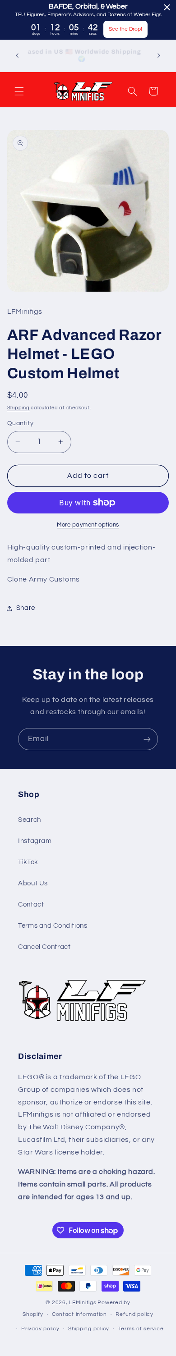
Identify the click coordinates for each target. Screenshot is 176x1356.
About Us (33, 883)
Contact (31, 904)
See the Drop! (125, 29)
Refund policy (134, 1314)
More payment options (88, 525)
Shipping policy (88, 1328)
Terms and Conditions (53, 925)
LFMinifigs (82, 1302)
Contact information (79, 1314)
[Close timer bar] (167, 7)
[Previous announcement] (17, 55)
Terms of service (141, 1328)
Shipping (18, 407)
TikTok (28, 862)
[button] (19, 91)
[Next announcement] (159, 55)
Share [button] (25, 608)
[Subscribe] (147, 739)
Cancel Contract (44, 947)
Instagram (35, 841)
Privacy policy (40, 1328)
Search (29, 819)
